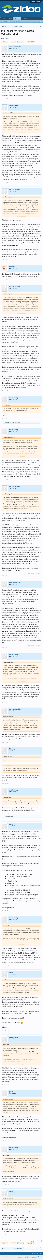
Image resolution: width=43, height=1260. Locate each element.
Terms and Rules (29, 1256)
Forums (17, 18)
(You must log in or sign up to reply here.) (31, 1241)
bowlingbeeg (13, 105)
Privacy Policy (38, 1256)
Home (4, 18)
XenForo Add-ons (22, 1257)
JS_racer (5, 422)
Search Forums (6, 21)
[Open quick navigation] (40, 26)
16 (15, 41)
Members (25, 18)
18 (20, 41)
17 (18, 41)
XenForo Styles (32, 1257)
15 (12, 41)
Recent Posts (16, 21)
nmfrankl (12, 266)
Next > (32, 41)
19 (23, 41)
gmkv (11, 824)
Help (40, 1253)
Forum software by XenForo (8, 1256)
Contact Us (35, 1253)
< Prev (3, 41)
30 (28, 41)
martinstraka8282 (15, 47)
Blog (10, 18)
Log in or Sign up (35, 1)
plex (7, 38)
